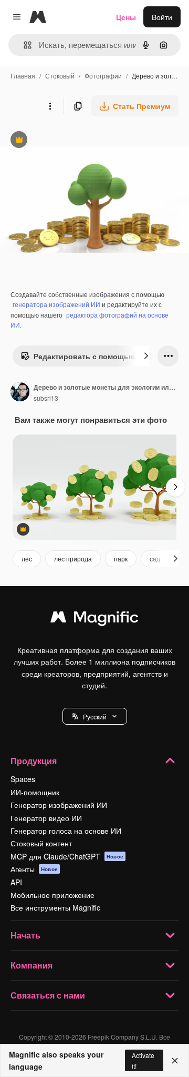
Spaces (22, 779)
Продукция (33, 761)
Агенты (34, 869)
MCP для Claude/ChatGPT (66, 856)
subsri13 (46, 397)
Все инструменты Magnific (55, 907)
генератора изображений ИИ (56, 304)
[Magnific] (94, 619)
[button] (94, 716)
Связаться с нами (47, 995)
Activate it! (143, 1060)
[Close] (175, 1060)
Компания (31, 965)
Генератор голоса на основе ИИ (65, 830)
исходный (70, 140)
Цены (126, 17)
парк (121, 558)
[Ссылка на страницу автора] (19, 392)
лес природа (73, 558)
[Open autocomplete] (23, 45)
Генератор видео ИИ (46, 818)
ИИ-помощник (34, 792)
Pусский (95, 716)
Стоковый (60, 75)
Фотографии (103, 75)
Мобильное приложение (52, 895)
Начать (25, 935)
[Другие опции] (49, 105)
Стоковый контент (41, 843)
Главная (22, 75)
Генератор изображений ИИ (58, 804)
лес (27, 558)
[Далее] (145, 356)
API (16, 882)
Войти (162, 17)
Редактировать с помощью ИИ (84, 359)
